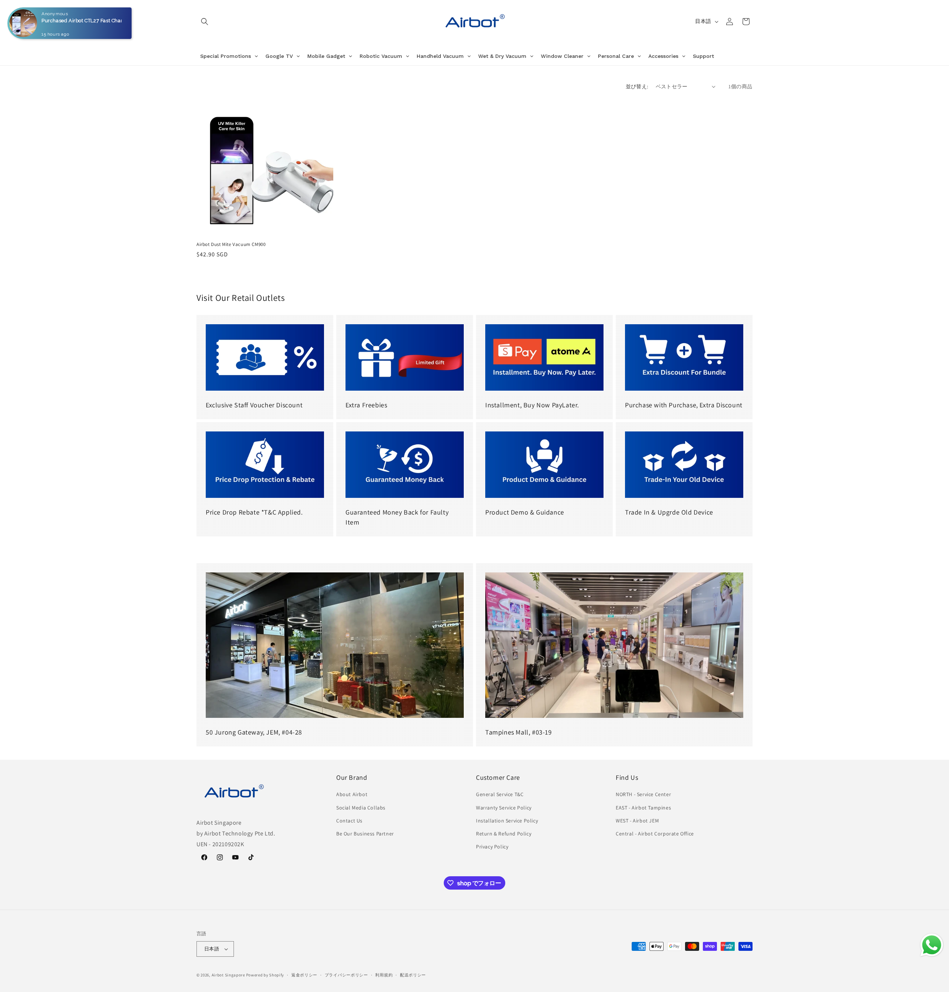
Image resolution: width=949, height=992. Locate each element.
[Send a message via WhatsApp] (931, 945)
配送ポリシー (413, 975)
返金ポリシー (304, 975)
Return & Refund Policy (503, 833)
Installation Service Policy (507, 820)
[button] (204, 21)
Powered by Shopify (265, 975)
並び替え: (637, 86)
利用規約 (384, 975)
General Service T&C (499, 794)
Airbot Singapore (228, 975)
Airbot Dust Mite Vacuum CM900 (230, 244)
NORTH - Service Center (643, 794)
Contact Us (349, 820)
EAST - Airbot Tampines (643, 807)
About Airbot (351, 794)
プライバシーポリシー (346, 975)
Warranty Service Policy (504, 807)
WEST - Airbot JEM (637, 820)
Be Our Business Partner (365, 833)
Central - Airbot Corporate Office (655, 833)
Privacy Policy (492, 846)
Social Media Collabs (361, 807)
